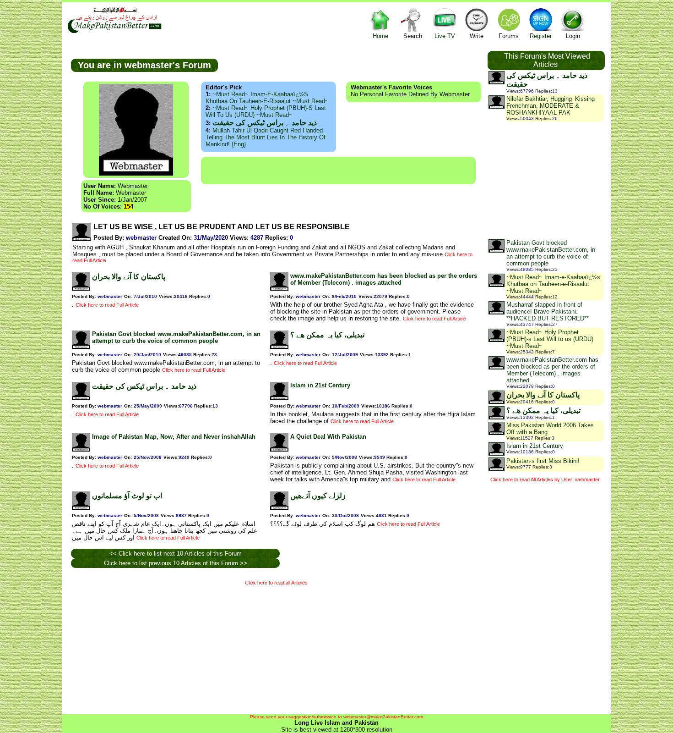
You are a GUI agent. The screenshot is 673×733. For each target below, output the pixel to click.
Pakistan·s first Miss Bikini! (543, 460)
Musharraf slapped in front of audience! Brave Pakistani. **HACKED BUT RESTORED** (547, 311)
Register (541, 36)
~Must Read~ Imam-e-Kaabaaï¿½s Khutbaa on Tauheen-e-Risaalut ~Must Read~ (267, 98)
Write (476, 36)
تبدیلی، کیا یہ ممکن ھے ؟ (327, 335)
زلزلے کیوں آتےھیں (318, 496)
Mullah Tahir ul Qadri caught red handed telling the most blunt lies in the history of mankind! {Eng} (266, 137)
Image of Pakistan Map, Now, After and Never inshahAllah (173, 436)
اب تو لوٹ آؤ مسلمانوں (127, 496)
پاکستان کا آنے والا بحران (128, 277)
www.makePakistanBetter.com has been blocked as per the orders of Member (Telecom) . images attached (383, 279)
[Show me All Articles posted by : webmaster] (81, 239)
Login (573, 36)
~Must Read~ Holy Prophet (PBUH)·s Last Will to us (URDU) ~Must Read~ (266, 111)
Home (380, 36)
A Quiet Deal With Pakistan (328, 436)
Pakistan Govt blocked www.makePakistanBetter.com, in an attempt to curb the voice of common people (176, 337)
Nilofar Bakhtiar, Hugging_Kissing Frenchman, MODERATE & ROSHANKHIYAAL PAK (550, 105)
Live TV (444, 36)
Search (412, 36)
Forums (509, 36)
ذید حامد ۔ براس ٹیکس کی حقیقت (264, 123)
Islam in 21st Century (320, 385)
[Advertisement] (338, 170)
